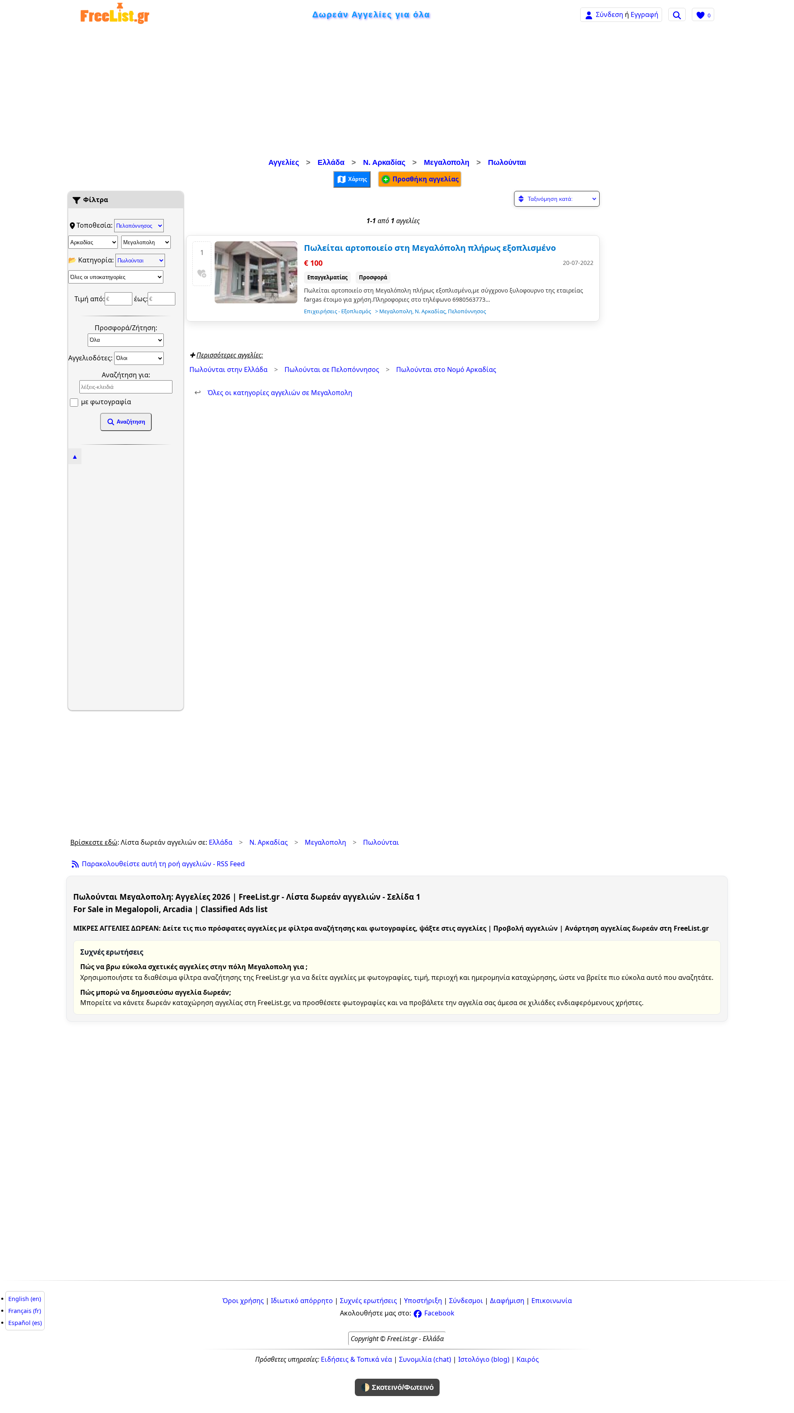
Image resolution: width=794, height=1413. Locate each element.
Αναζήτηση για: (126, 374)
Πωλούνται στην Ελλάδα (228, 369)
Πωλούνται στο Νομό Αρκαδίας (446, 369)
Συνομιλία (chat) (425, 1359)
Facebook (438, 1313)
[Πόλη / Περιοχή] (146, 242)
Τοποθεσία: (95, 225)
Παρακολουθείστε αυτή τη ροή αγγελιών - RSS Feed (162, 863)
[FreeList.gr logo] (115, 15)
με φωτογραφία (105, 401)
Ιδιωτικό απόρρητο (302, 1300)
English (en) (24, 1299)
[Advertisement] (397, 93)
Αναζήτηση (130, 422)
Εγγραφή (644, 14)
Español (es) (25, 1323)
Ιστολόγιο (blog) (483, 1359)
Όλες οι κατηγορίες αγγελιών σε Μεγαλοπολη (273, 392)
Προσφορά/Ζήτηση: (126, 327)
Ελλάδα (331, 162)
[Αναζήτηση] (677, 14)
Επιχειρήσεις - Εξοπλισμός (337, 311)
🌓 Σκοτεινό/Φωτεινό (397, 1387)
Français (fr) (24, 1311)
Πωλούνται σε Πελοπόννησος (332, 369)
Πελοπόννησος (467, 311)
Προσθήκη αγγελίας (425, 178)
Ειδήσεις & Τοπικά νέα (356, 1359)
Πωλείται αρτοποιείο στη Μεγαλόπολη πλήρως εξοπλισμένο (430, 247)
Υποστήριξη (423, 1300)
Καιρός (528, 1359)
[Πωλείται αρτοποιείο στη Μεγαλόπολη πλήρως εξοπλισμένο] (256, 272)
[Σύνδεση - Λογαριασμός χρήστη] (589, 14)
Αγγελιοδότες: (91, 357)
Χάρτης (357, 179)
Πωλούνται (507, 162)
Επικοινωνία (551, 1300)
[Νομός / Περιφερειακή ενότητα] (93, 242)
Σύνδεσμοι (466, 1300)
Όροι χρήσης (243, 1300)
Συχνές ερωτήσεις (368, 1300)
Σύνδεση (609, 14)
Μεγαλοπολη (446, 162)
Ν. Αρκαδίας (384, 162)
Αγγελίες (283, 162)
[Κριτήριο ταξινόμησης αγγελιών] (557, 199)
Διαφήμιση (507, 1300)
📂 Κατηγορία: (91, 259)
